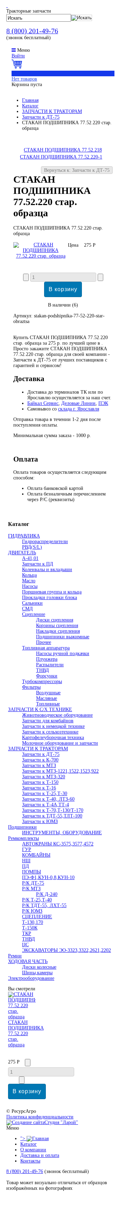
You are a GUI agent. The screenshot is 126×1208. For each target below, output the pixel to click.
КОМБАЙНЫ (36, 855)
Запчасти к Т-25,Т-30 (44, 793)
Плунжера (46, 659)
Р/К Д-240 (46, 894)
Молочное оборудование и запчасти (60, 743)
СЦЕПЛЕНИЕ (37, 916)
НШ (26, 860)
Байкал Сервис (42, 403)
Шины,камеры (37, 972)
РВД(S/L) (32, 547)
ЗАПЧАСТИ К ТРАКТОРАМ (52, 111)
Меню (23, 50)
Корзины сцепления (57, 625)
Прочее (43, 642)
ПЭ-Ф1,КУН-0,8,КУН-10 (48, 877)
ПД (25, 866)
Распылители (50, 664)
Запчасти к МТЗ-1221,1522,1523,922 (60, 771)
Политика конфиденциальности (40, 1116)
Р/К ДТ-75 (33, 883)
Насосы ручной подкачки (62, 653)
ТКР (26, 933)
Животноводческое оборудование (57, 715)
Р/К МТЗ (31, 888)
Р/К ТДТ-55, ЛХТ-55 (44, 905)
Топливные (48, 704)
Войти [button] (18, 55)
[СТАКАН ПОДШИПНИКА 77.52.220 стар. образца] (40, 256)
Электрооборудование (31, 978)
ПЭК (103, 403)
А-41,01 (30, 558)
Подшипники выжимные (62, 636)
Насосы (29, 586)
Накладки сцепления (58, 631)
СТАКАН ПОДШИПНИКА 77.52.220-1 (61, 157)
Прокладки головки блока (49, 597)
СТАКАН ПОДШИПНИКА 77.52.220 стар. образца (26, 1033)
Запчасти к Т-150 (40, 782)
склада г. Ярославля (78, 409)
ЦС (25, 944)
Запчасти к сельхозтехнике (50, 732)
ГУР (26, 849)
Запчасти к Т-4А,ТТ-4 (45, 804)
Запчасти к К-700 (40, 760)
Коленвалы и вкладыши (47, 569)
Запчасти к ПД (37, 564)
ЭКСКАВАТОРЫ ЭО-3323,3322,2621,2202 (66, 950)
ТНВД (42, 670)
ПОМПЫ (31, 872)
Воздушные (48, 692)
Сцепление (33, 614)
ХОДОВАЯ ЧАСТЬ (28, 961)
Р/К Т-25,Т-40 (37, 900)
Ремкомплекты (23, 838)
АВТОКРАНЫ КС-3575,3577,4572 (57, 844)
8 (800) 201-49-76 (32, 31)
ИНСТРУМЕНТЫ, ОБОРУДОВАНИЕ (62, 832)
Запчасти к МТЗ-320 (43, 776)
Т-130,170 (32, 922)
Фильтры (31, 687)
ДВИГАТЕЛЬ (22, 552)
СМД (27, 608)
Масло (28, 580)
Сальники (32, 603)
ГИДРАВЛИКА (24, 536)
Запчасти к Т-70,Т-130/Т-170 (52, 810)
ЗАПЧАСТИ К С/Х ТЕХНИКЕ (40, 709)
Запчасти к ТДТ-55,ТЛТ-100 (52, 816)
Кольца (29, 575)
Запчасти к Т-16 (39, 788)
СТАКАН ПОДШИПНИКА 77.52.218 (63, 150)
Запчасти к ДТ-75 (40, 117)
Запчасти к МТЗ (39, 765)
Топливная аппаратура (46, 648)
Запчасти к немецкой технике (53, 726)
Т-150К (29, 927)
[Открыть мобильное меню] (14, 50)
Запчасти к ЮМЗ (40, 821)
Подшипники (22, 827)
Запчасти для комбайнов (48, 720)
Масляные (46, 698)
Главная (30, 100)
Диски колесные (39, 967)
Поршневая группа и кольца (52, 592)
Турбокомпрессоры (42, 681)
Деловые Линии (78, 403)
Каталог (30, 105)
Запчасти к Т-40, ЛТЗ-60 (48, 799)
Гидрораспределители (45, 541)
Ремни (15, 955)
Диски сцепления (54, 620)
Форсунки (46, 676)
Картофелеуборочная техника (53, 737)
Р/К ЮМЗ (32, 911)
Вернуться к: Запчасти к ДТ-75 (77, 170)
